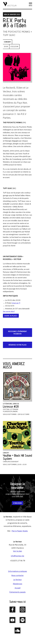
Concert (7, 42)
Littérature (7, 404)
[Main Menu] (30, 4)
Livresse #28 (11, 406)
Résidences (17, 584)
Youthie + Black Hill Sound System (17, 457)
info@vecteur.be (17, 556)
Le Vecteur (17, 579)
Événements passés (17, 592)
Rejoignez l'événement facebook (17, 332)
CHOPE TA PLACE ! (11, 316)
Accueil (17, 588)
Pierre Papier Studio (20, 531)
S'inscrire (17, 503)
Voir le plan (17, 551)
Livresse (16, 404)
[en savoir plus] (9, 311)
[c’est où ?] (16, 303)
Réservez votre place (17, 345)
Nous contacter (17, 575)
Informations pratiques (17, 571)
